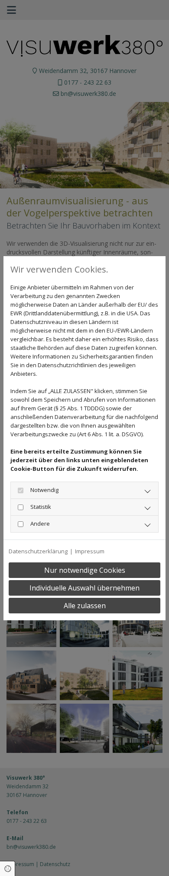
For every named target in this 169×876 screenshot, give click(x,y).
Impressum (89, 551)
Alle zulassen (85, 605)
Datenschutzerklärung (38, 551)
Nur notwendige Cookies (84, 570)
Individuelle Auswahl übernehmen (84, 588)
